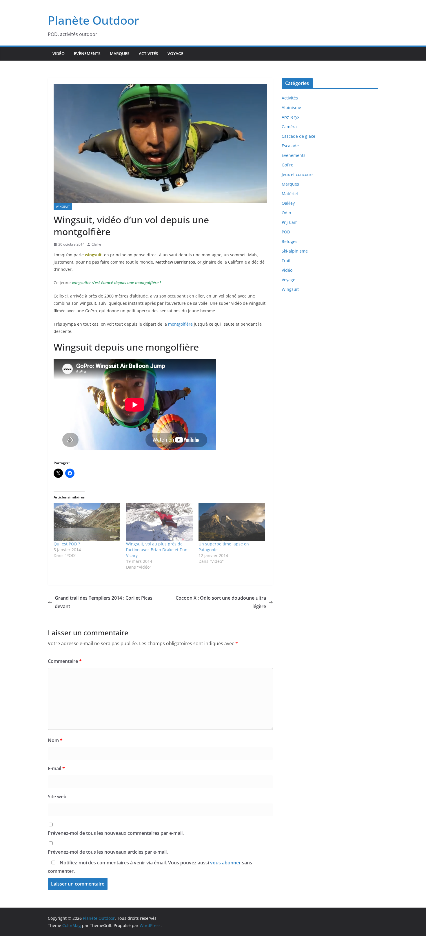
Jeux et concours (298, 174)
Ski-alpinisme (295, 251)
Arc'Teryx (290, 117)
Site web (57, 796)
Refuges (289, 241)
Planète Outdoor (93, 20)
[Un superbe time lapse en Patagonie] (232, 522)
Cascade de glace (298, 136)
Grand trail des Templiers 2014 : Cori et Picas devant (103, 602)
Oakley (288, 203)
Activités (148, 53)
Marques (120, 53)
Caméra (289, 126)
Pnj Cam (290, 222)
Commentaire (65, 661)
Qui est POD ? (67, 544)
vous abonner (225, 862)
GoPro (287, 165)
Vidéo (58, 53)
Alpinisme (291, 107)
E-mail (56, 768)
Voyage (175, 53)
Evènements (87, 53)
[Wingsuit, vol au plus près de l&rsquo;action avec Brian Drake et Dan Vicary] (159, 522)
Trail (286, 260)
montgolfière (180, 324)
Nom (55, 740)
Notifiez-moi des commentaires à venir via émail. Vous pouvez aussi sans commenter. (150, 866)
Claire (96, 244)
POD (286, 232)
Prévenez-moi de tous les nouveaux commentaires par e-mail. (116, 833)
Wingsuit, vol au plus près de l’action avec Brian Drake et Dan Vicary (156, 549)
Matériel (290, 193)
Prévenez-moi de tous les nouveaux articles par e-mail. (108, 852)
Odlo (286, 212)
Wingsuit (63, 206)
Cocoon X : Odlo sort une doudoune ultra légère (221, 602)
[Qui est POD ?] (87, 522)
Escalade (290, 145)
